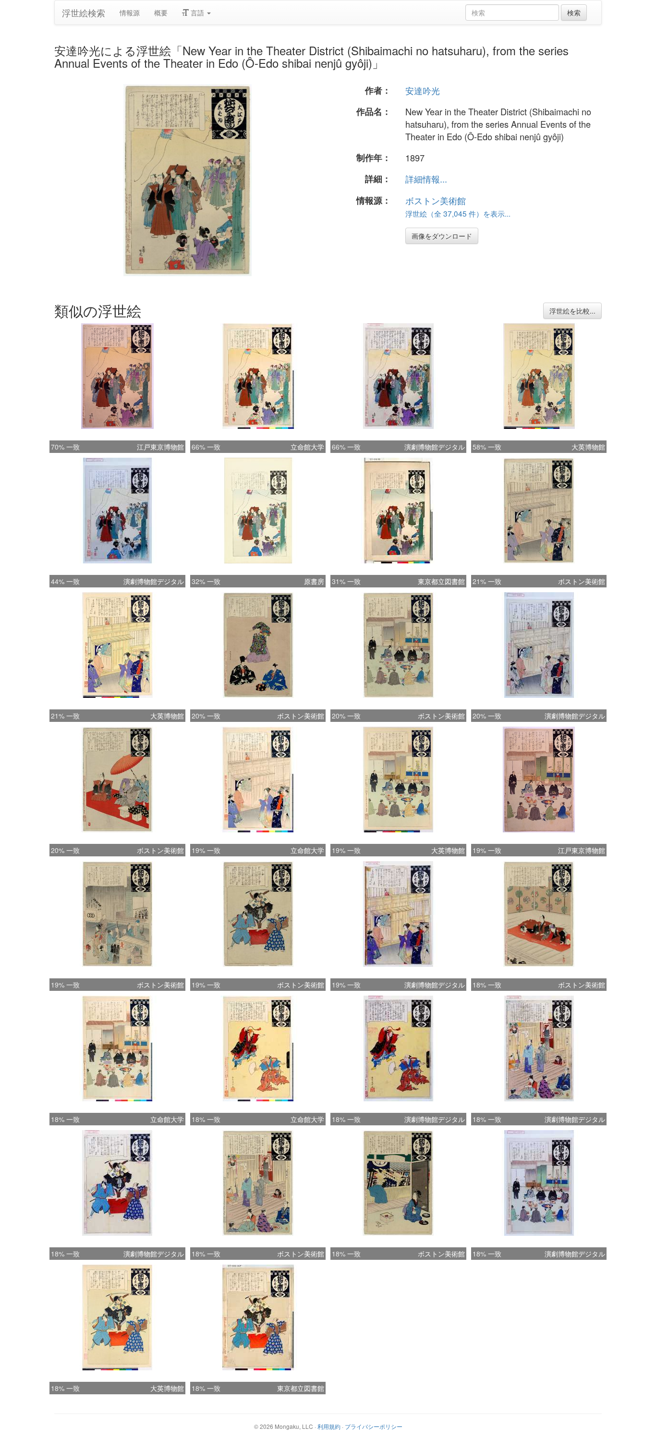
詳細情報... (426, 178)
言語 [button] (197, 12)
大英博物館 (588, 446)
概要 (161, 12)
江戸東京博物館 (160, 446)
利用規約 (328, 1426)
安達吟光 (422, 90)
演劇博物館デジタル (434, 446)
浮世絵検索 (83, 12)
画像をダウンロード (442, 236)
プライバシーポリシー (373, 1426)
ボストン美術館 (435, 200)
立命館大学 (307, 446)
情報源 (130, 12)
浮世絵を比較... (572, 311)
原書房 (314, 581)
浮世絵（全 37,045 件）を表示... (457, 213)
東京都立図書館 (441, 581)
